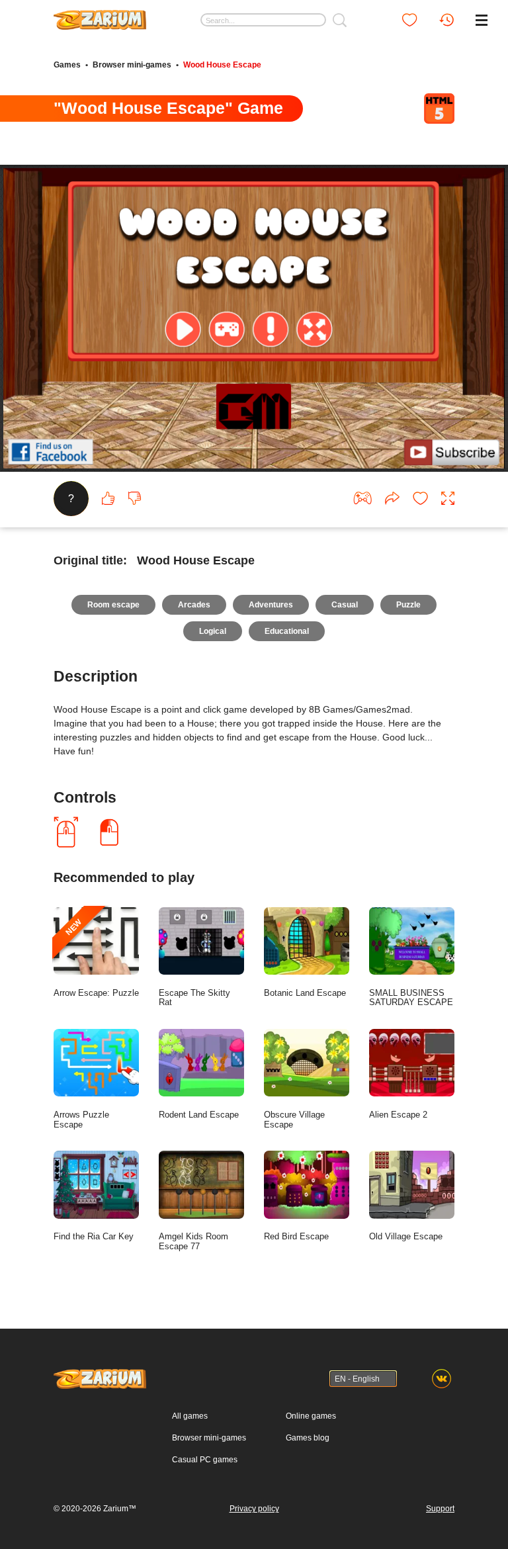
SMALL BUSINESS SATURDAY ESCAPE (411, 998)
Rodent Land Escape (199, 1115)
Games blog (307, 1437)
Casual (344, 604)
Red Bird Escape (296, 1236)
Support (440, 1508)
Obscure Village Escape (294, 1119)
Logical (212, 631)
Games (67, 64)
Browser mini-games (132, 64)
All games (190, 1416)
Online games (311, 1416)
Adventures (271, 604)
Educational (287, 631)
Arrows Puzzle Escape (81, 1119)
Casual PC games (204, 1459)
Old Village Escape (406, 1236)
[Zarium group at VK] (441, 1378)
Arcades (194, 604)
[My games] (409, 20)
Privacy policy (254, 1508)
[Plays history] (446, 20)
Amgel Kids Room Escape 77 (193, 1241)
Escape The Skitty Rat (194, 998)
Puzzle (408, 604)
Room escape (113, 604)
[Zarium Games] (100, 15)
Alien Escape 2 (398, 1115)
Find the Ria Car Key (94, 1236)
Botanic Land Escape (305, 993)
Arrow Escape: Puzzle (96, 957)
